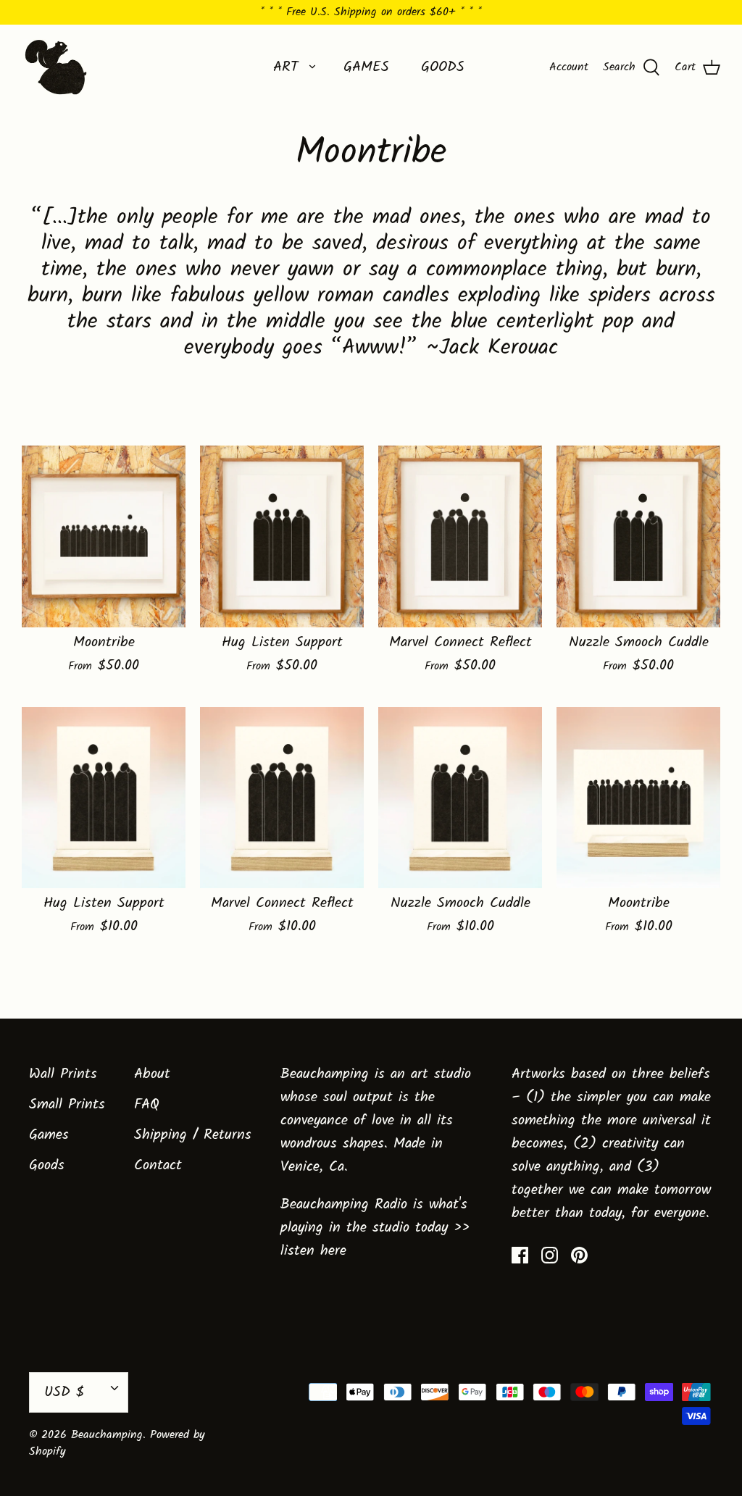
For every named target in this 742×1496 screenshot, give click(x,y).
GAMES (366, 67)
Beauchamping (107, 1435)
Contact (158, 1165)
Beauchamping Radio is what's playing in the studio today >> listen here (375, 1228)
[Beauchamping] (56, 67)
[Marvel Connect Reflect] (460, 536)
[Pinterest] (579, 1255)
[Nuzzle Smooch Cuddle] (638, 536)
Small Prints (67, 1104)
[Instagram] (549, 1255)
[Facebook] (520, 1255)
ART (286, 67)
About (152, 1074)
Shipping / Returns (192, 1135)
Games (49, 1135)
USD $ (64, 1392)
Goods (46, 1165)
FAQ (146, 1104)
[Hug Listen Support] (282, 536)
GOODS (442, 67)
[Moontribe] (104, 536)
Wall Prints (63, 1074)
